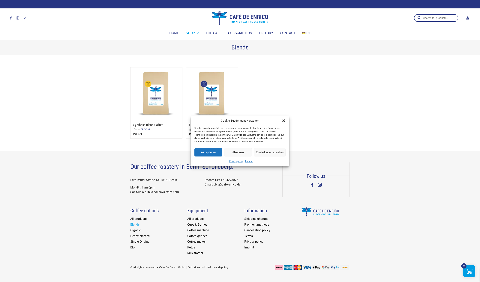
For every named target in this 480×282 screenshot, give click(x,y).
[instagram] (17, 17)
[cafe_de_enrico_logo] (240, 12)
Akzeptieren (208, 152)
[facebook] (10, 17)
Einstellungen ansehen (270, 152)
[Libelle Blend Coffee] (212, 93)
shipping (223, 267)
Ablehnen (238, 152)
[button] (284, 121)
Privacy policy (236, 161)
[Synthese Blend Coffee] (156, 93)
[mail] (24, 17)
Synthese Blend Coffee (148, 125)
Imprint (249, 161)
